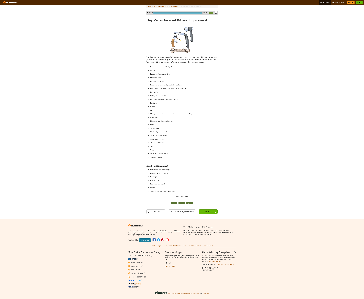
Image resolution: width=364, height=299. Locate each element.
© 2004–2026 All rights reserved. (176, 293)
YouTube (167, 239)
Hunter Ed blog (144, 240)
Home (149, 6)
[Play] (148, 13)
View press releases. (215, 261)
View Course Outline (182, 196)
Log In (359, 2)
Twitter (158, 239)
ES (216, 14)
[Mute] (208, 13)
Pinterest (162, 239)
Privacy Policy (195, 293)
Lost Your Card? (339, 2)
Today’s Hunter (208, 246)
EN (216, 12)
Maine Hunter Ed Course (161, 6)
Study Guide (325, 2)
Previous (157, 211)
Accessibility (188, 293)
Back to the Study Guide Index (182, 211)
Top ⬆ (153, 246)
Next (207, 211)
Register (350, 2)
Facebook (154, 239)
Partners (198, 246)
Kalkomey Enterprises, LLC (226, 264)
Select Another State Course (172, 246)
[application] (182, 13)
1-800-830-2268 (170, 266)
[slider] (212, 13)
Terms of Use (205, 293)
